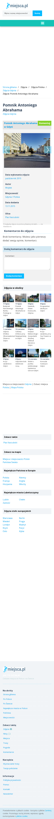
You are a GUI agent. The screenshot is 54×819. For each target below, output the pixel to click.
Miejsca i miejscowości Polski (16, 459)
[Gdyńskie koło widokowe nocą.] (20, 353)
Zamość (6, 502)
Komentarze (8, 752)
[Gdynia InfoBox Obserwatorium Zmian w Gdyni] (8, 323)
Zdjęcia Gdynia (9, 90)
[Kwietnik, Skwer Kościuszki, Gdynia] (33, 298)
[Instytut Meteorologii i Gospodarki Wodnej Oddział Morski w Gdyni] (33, 323)
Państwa (7, 713)
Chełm (22, 499)
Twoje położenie (10, 768)
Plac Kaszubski (12, 217)
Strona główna (10, 87)
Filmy (5, 733)
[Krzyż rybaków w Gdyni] (8, 353)
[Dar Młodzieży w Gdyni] (47, 149)
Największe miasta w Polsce (15, 708)
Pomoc (6, 784)
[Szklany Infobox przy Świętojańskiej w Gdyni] (20, 323)
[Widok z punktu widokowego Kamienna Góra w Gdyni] (33, 353)
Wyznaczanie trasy (11, 763)
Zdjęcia (6, 729)
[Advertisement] (27, 56)
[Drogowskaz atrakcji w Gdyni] (45, 298)
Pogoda (6, 747)
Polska (6, 387)
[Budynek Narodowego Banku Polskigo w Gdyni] (8, 298)
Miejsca (6, 738)
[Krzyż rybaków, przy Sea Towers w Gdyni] (45, 323)
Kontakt (6, 789)
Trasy (5, 743)
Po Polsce (7, 699)
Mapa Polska (17, 387)
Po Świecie (7, 703)
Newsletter (8, 794)
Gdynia (28, 384)
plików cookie (22, 816)
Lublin (6, 499)
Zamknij (48, 810)
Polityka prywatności (12, 780)
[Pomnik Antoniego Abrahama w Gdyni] (20, 298)
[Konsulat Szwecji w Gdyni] (45, 353)
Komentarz (9, 256)
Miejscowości (9, 717)
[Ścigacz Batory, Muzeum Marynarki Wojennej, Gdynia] (6, 149)
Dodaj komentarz (14, 276)
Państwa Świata (10, 462)
